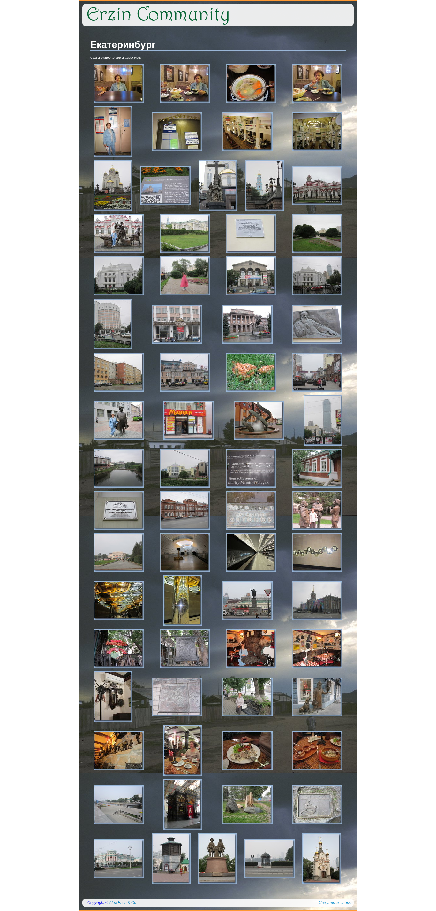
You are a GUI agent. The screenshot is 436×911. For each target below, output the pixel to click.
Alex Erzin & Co (122, 902)
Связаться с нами (335, 902)
